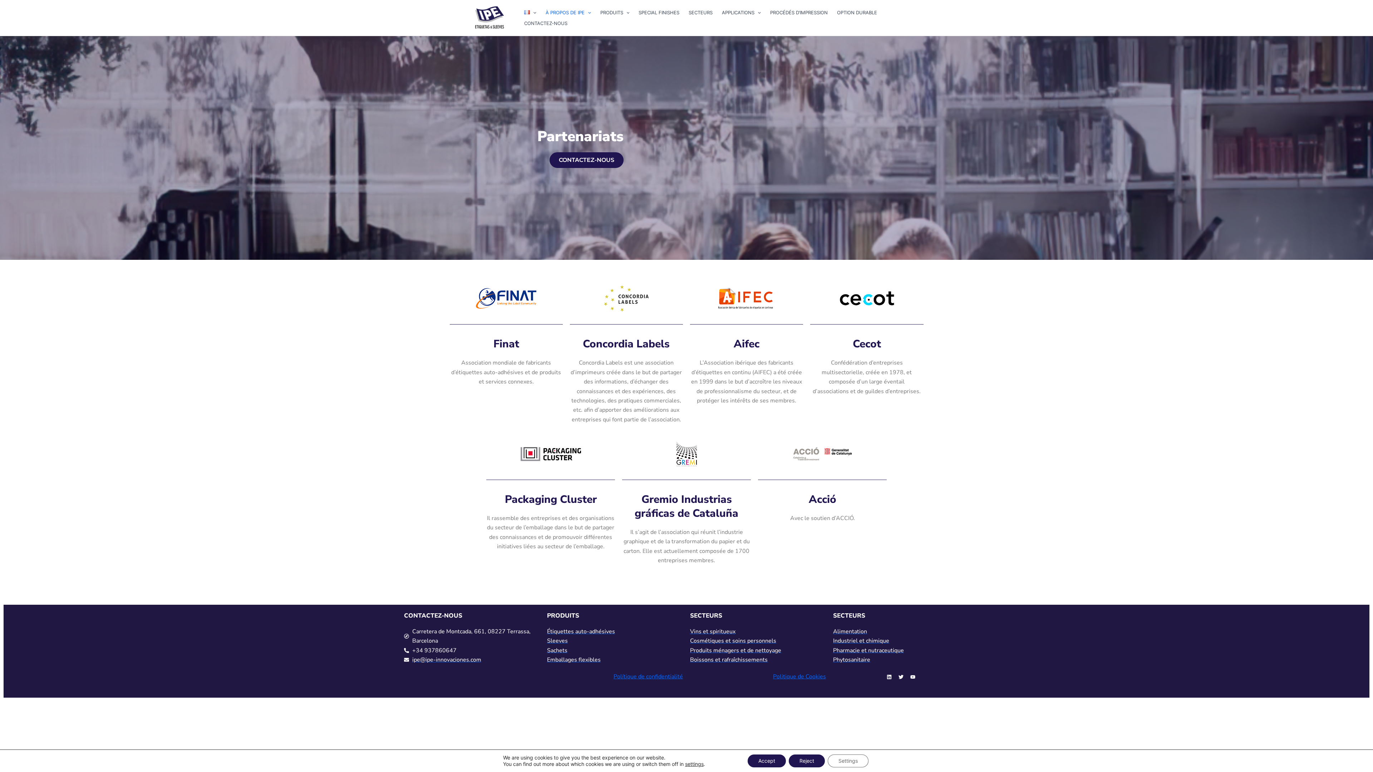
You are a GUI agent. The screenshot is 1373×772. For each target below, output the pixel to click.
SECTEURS (701, 12)
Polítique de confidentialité (648, 677)
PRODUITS (611, 12)
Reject (806, 761)
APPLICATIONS (738, 12)
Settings (848, 761)
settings (694, 764)
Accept (766, 761)
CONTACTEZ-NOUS (545, 23)
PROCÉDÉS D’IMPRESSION (799, 12)
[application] (533, 12)
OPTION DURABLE (857, 12)
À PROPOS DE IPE (565, 12)
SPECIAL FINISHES (659, 12)
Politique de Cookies (799, 677)
